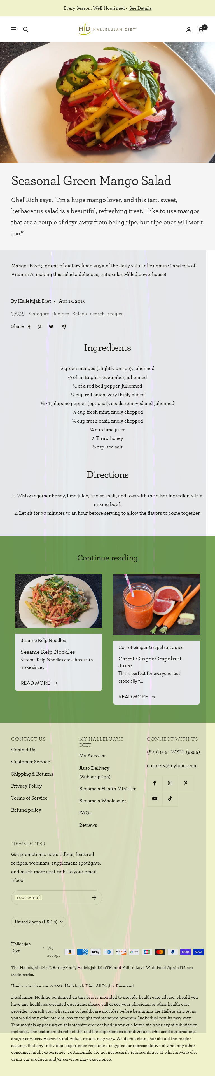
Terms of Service (29, 798)
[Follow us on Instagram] (170, 783)
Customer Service (30, 761)
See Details (140, 8)
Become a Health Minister (107, 788)
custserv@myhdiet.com (172, 765)
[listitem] (29, 327)
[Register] (94, 898)
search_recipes (106, 313)
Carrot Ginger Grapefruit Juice (151, 647)
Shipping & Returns (32, 774)
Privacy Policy (26, 786)
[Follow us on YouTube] (154, 798)
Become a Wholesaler (102, 800)
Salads (80, 313)
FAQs (85, 812)
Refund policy (26, 810)
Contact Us (23, 749)
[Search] (25, 29)
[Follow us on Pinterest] (185, 783)
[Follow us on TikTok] (170, 798)
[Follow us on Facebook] (154, 783)
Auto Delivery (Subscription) (95, 772)
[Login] (188, 29)
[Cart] (201, 29)
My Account (92, 755)
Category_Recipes (49, 313)
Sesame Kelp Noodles (43, 640)
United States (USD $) (36, 922)
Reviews (88, 825)
